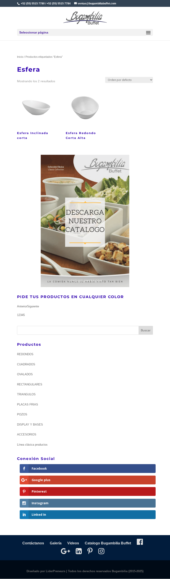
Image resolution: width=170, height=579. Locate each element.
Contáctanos (33, 543)
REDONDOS (25, 354)
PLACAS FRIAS (27, 404)
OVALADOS (25, 374)
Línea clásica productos (32, 444)
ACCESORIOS (26, 434)
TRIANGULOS (26, 394)
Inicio (20, 56)
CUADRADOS (26, 364)
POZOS (22, 414)
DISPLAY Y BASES (30, 424)
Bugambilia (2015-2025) (127, 571)
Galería (56, 543)
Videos (73, 543)
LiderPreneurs (55, 571)
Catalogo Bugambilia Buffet (108, 543)
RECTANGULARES (29, 384)
